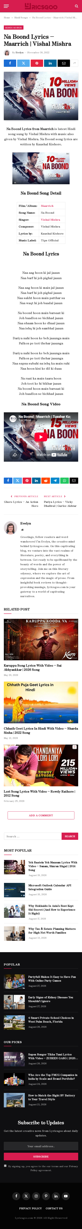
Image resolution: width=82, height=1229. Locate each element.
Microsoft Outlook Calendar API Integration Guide (49, 887)
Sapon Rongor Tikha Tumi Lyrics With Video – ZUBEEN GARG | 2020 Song (51, 1058)
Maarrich (47, 206)
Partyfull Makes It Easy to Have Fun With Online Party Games (52, 978)
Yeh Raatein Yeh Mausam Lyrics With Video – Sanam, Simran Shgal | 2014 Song (52, 866)
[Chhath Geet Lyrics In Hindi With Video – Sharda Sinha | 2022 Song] (41, 702)
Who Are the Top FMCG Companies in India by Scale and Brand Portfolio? (52, 1076)
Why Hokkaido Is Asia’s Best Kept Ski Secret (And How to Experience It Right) (51, 909)
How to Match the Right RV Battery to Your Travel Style (51, 1097)
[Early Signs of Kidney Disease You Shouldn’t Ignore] (14, 1002)
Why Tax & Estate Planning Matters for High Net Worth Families (52, 930)
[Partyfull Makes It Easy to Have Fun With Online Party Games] (14, 981)
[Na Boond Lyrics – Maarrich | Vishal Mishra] (41, 96)
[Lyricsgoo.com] (41, 6)
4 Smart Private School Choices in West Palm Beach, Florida (51, 1019)
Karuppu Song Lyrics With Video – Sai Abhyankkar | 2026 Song (33, 667)
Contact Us (54, 1208)
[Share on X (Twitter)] (23, 63)
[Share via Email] (64, 63)
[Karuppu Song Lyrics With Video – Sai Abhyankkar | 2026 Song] (41, 639)
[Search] (76, 6)
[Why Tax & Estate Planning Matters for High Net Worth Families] (14, 933)
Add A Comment (41, 815)
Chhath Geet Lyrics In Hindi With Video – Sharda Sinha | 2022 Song (41, 730)
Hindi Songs (21, 17)
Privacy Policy (30, 1208)
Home (7, 17)
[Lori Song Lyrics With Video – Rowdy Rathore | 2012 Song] (41, 765)
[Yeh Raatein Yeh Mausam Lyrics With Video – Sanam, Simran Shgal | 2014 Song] (14, 867)
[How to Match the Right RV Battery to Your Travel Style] (14, 1100)
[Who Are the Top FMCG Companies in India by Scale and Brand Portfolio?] (14, 1079)
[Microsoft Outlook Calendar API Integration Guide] (14, 890)
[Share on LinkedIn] (50, 63)
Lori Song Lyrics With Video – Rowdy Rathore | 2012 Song (39, 793)
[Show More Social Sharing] (74, 63)
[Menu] (6, 6)
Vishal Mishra (50, 219)
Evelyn (19, 52)
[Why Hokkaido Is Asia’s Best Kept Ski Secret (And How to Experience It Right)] (14, 910)
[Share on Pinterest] (37, 63)
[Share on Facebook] (10, 63)
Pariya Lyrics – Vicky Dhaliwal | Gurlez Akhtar (60, 504)
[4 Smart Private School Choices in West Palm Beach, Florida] (14, 1022)
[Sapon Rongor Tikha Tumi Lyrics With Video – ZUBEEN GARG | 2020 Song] (14, 1059)
